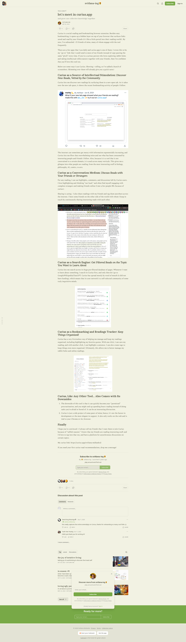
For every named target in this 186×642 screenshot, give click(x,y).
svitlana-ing (66, 22)
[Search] (158, 3)
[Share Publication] (162, 3)
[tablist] (66, 502)
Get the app (102, 633)
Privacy (93, 628)
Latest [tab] (65, 552)
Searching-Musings (68, 519)
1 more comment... (64, 542)
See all (61, 599)
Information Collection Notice (92, 601)
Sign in (180, 3)
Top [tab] (60, 552)
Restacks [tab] (70, 502)
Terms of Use (102, 599)
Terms (99, 628)
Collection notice (107, 628)
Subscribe (170, 3)
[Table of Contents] (2, 321)
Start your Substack (88, 633)
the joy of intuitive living (69, 557)
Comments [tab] (62, 502)
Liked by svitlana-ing (69, 522)
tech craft (62, 11)
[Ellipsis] (127, 519)
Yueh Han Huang (67, 531)
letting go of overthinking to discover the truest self (75, 560)
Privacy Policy (108, 601)
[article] (93, 561)
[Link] (55, 76)
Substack (83, 638)
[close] (111, 573)
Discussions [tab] (72, 552)
